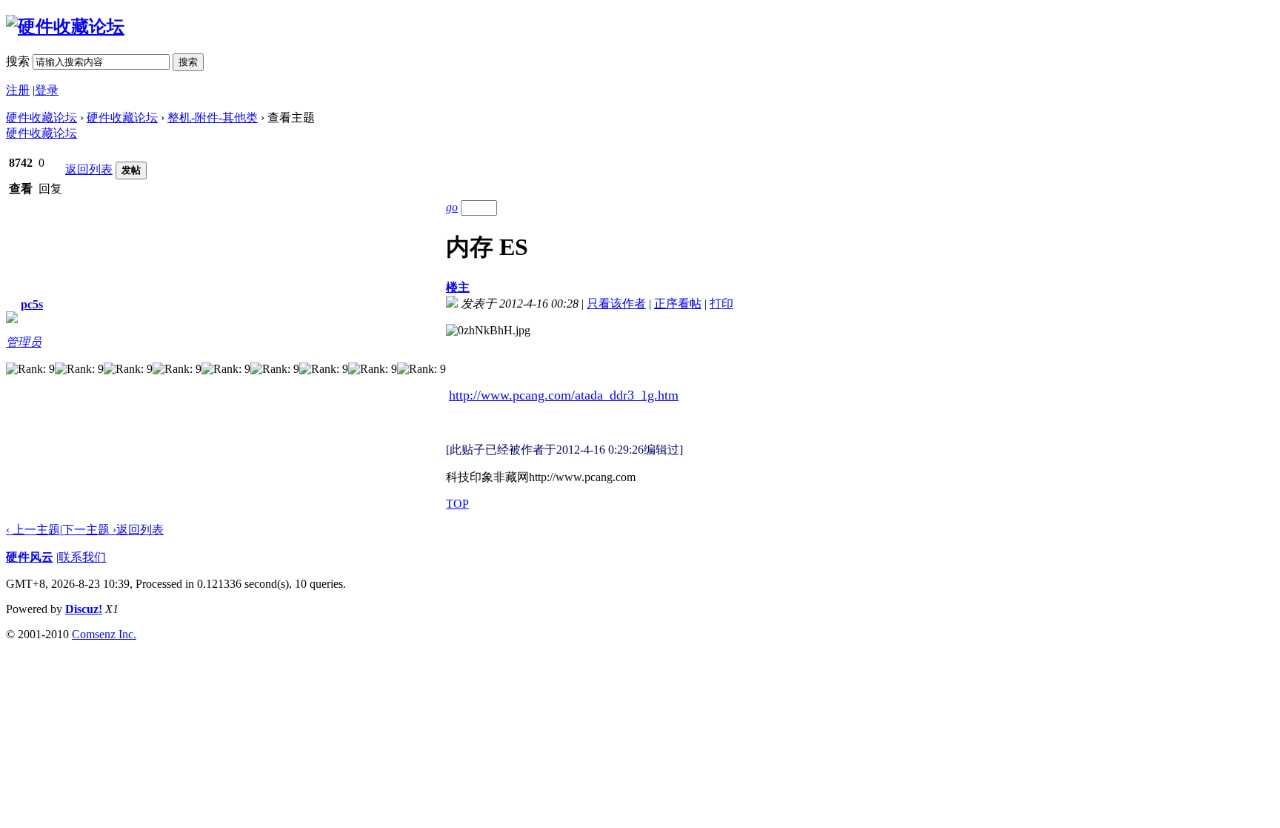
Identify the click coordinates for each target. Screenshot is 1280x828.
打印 (721, 303)
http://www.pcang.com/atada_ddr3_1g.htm (564, 395)
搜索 (18, 61)
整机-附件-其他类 (212, 117)
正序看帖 (677, 303)
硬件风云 (29, 557)
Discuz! (83, 609)
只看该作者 (616, 303)
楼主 (458, 287)
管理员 (23, 342)
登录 (47, 90)
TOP (457, 503)
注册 (18, 90)
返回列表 (89, 169)
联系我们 (82, 557)
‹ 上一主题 (33, 529)
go (452, 207)
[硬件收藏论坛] (65, 26)
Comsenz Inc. (104, 634)
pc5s (32, 304)
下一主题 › (89, 529)
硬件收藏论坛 (41, 117)
